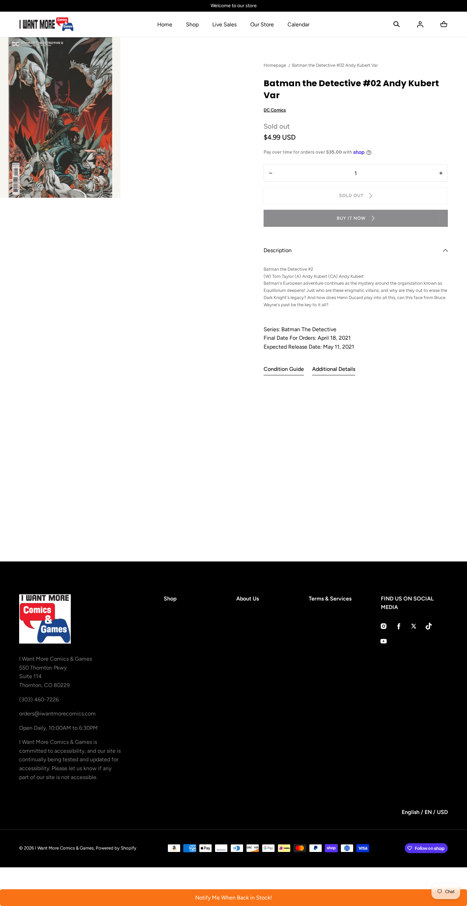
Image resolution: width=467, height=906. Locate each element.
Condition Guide (284, 369)
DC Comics (275, 110)
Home (164, 24)
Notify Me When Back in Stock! (233, 897)
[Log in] (420, 24)
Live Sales (224, 24)
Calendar (298, 24)
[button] (396, 24)
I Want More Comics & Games (64, 848)
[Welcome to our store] (233, 6)
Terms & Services (330, 598)
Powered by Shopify (116, 848)
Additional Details (333, 369)
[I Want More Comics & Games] (46, 24)
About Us (247, 598)
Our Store (262, 24)
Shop (192, 24)
